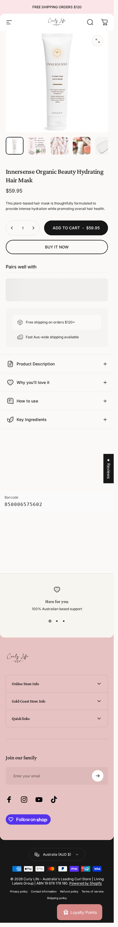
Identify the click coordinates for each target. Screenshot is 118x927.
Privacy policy (18, 891)
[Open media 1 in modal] (97, 40)
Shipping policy (57, 898)
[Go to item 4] (82, 146)
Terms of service (93, 891)
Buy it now (57, 247)
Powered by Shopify (85, 883)
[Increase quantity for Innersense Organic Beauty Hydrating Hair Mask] (33, 228)
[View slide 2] (57, 621)
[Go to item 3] (59, 146)
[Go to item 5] (104, 146)
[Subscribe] (97, 776)
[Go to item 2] (37, 146)
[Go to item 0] (14, 146)
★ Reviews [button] (108, 468)
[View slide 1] (50, 621)
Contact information (44, 891)
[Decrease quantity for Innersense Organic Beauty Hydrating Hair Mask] (12, 228)
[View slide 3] (63, 621)
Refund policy (69, 891)
